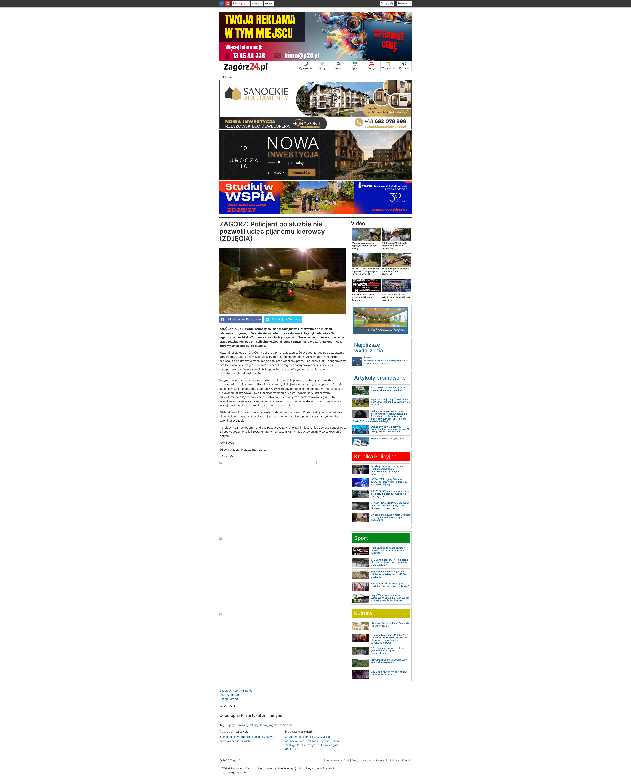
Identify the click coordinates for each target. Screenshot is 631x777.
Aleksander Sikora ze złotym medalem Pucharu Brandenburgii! (390, 584)
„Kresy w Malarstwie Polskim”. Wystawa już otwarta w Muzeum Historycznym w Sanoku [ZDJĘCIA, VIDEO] (389, 639)
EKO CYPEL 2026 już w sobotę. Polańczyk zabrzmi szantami (388, 388)
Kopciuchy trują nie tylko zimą (387, 438)
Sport (355, 68)
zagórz (273, 725)
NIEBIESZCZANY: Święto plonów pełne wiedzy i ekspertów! (394, 246)
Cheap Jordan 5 (229, 699)
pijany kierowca (237, 725)
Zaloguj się (387, 3)
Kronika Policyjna (375, 456)
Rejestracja (404, 3)
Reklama (257, 3)
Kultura (363, 613)
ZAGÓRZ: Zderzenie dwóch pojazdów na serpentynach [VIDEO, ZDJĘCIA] (365, 271)
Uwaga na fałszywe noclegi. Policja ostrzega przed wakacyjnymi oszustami (390, 517)
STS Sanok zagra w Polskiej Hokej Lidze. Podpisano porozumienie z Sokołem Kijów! (390, 562)
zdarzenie (285, 725)
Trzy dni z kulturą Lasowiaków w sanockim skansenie (389, 661)
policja (253, 725)
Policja (371, 68)
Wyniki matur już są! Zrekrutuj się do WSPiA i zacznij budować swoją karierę (390, 402)
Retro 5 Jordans (229, 694)
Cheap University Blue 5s (235, 690)
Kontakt (269, 3)
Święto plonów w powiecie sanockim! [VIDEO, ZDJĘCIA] (395, 271)
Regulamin (381, 760)
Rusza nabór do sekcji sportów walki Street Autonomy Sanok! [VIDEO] (388, 550)
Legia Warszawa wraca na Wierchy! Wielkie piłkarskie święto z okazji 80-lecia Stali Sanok (390, 598)
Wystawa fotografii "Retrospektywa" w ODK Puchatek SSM (386, 360)
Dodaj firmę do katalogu (358, 760)
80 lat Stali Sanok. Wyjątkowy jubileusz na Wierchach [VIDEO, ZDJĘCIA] (388, 574)
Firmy (322, 68)
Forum (338, 68)
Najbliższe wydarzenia (368, 348)
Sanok (263, 725)
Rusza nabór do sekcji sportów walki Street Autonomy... (363, 297)
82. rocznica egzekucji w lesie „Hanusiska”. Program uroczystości (387, 650)
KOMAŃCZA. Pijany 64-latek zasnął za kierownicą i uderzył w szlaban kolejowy (389, 482)
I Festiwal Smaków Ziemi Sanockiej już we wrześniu (390, 624)
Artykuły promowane (380, 377)
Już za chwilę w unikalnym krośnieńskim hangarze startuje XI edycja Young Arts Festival (390, 429)
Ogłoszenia (305, 68)
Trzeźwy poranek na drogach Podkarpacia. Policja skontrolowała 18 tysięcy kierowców (387, 470)
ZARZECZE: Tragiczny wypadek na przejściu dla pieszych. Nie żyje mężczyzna (390, 494)
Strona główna (333, 760)
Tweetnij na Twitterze (285, 319)
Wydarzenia (388, 68)
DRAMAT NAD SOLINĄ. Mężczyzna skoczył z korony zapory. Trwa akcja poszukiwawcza (390, 505)
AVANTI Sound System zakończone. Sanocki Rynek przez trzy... (396, 297)
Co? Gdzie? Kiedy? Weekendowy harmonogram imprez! (389, 672)
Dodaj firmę (241, 3)
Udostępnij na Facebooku (243, 319)
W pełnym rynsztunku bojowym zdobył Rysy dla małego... (364, 246)
